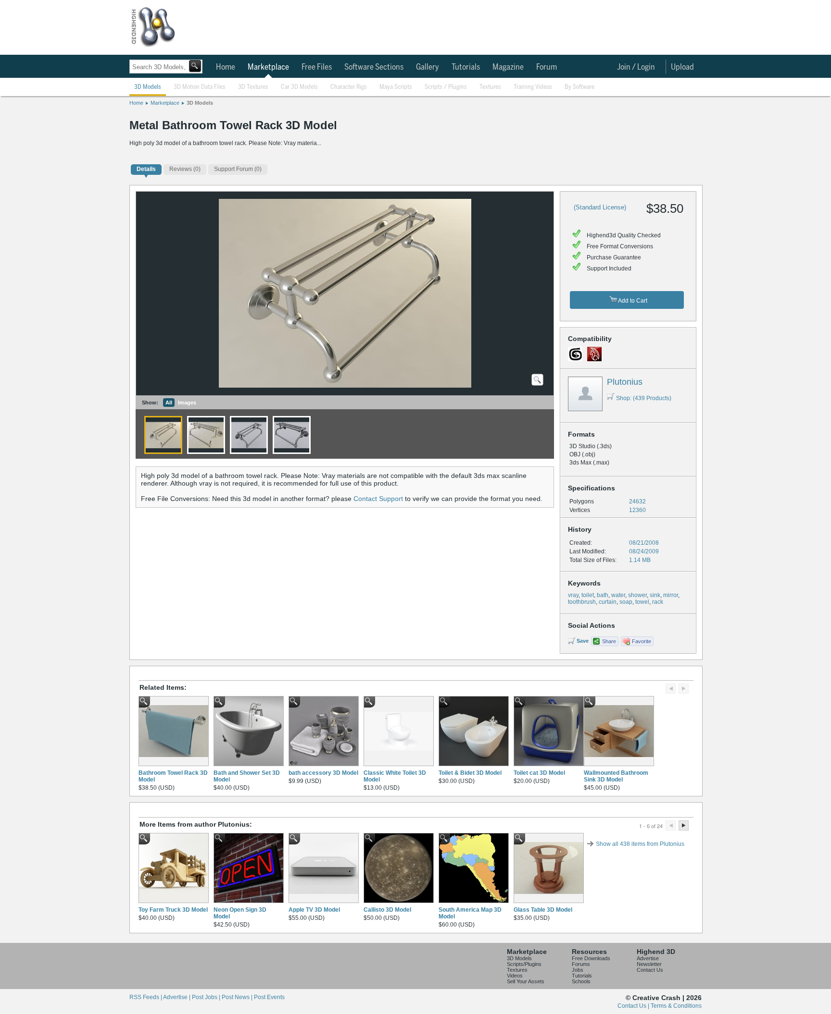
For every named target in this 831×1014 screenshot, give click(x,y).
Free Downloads (591, 958)
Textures (490, 87)
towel (642, 602)
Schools (581, 981)
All (168, 402)
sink (655, 595)
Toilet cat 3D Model (539, 773)
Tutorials (466, 67)
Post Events (269, 997)
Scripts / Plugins (446, 87)
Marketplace (268, 67)
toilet (587, 595)
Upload (682, 67)
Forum (546, 67)
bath (602, 595)
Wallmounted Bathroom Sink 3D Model (616, 776)
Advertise (648, 958)
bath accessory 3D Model (323, 773)
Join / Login (636, 67)
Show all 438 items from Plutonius (640, 844)
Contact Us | (634, 1005)
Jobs (577, 970)
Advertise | (177, 997)
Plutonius (624, 382)
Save (583, 641)
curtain (608, 602)
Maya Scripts (395, 87)
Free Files (317, 67)
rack (657, 602)
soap (625, 602)
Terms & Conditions (676, 1005)
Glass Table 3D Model (543, 909)
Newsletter (649, 964)
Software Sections (373, 67)
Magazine (508, 67)
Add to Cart (632, 300)
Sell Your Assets (525, 981)
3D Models (147, 87)
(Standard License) (600, 207)
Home (225, 67)
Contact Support (378, 498)
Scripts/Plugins (524, 964)
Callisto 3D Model (387, 909)
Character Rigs (348, 87)
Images (187, 402)
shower (637, 595)
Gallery (427, 67)
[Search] (195, 66)
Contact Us (650, 970)
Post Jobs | (207, 997)
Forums (581, 964)
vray (573, 595)
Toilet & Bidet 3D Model (470, 773)
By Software (579, 87)
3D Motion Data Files (200, 87)
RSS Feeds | (146, 997)
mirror (670, 595)
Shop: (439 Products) (643, 398)
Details (146, 169)
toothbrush (582, 602)
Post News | (238, 997)
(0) (185, 169)
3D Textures (253, 87)
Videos (515, 975)
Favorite (641, 641)
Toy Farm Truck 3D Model (173, 909)
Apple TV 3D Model (314, 909)
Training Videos (533, 87)
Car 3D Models (299, 87)
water (618, 595)
